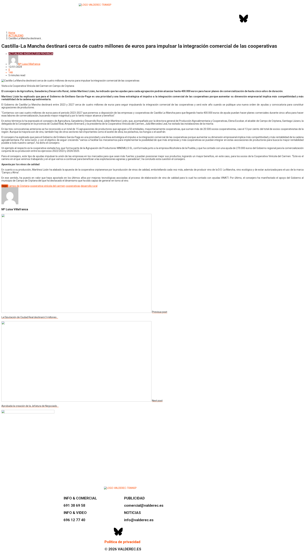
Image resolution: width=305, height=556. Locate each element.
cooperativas (73, 186)
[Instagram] (253, 18)
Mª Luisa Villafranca (29, 64)
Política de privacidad (122, 542)
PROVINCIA (47, 53)
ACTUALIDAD (15, 35)
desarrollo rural (89, 186)
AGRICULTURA (32, 53)
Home (11, 32)
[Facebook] (234, 18)
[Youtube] (262, 18)
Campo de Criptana (18, 186)
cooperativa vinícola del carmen (47, 186)
